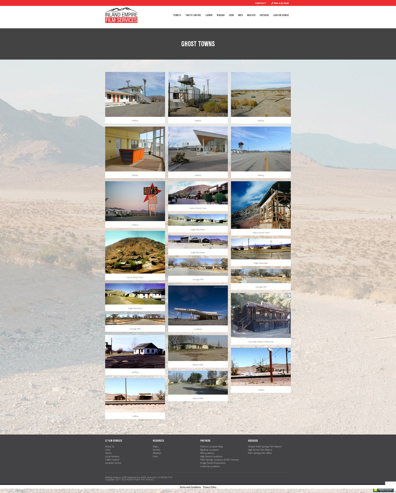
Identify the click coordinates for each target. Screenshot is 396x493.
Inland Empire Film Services (121, 15)
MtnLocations (207, 453)
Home (108, 453)
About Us (109, 446)
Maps (155, 446)
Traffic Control (112, 459)
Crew (107, 449)
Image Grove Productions (213, 462)
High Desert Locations (211, 456)
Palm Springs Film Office (260, 453)
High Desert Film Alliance (260, 449)
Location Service (113, 462)
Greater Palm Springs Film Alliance (265, 446)
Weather (157, 453)
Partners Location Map (211, 446)
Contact (260, 3)
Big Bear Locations (209, 449)
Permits (156, 449)
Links (155, 456)
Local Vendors (112, 456)
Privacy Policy (209, 487)
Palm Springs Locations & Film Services (219, 459)
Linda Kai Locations (210, 466)
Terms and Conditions (190, 487)
